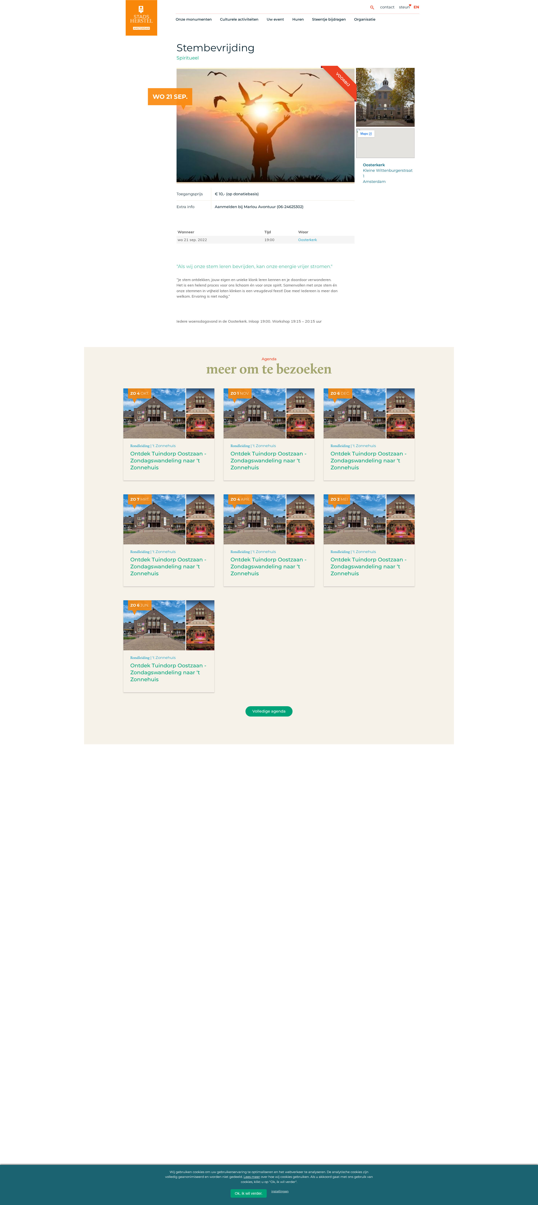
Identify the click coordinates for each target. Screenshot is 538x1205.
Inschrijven (447, 1175)
